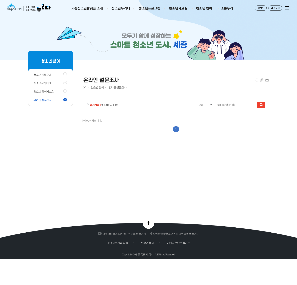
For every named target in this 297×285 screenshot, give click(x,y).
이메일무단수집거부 (178, 242)
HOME (84, 87)
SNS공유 (256, 80)
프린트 (267, 80)
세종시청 (275, 8)
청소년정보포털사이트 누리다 (28, 7)
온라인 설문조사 (117, 87)
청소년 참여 (97, 87)
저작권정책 (147, 242)
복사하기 (261, 80)
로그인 (261, 8)
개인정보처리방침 (117, 242)
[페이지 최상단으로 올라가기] (148, 223)
